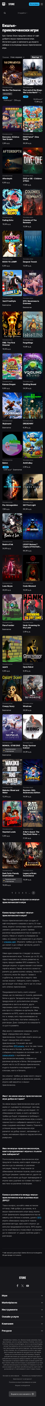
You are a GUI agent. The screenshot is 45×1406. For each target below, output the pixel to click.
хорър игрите (8, 1055)
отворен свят (10, 942)
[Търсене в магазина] (4, 13)
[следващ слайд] (33, 893)
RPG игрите (19, 1046)
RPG (39, 1217)
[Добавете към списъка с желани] (19, 61)
